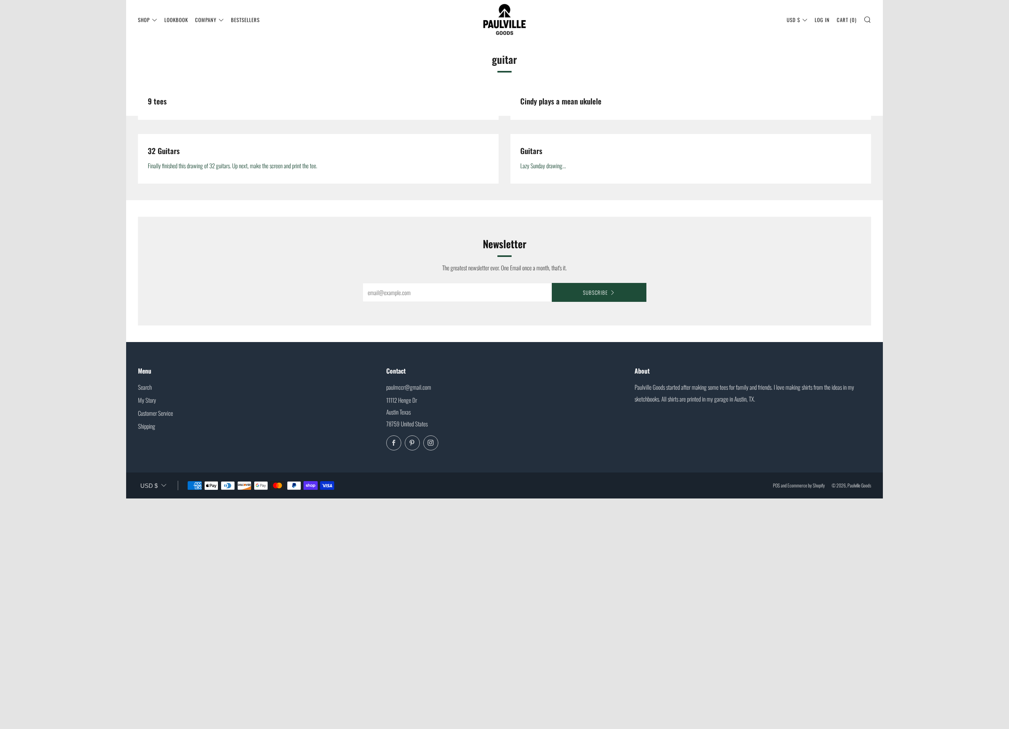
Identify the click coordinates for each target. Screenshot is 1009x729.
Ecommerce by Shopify (806, 485)
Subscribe (595, 292)
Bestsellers (245, 20)
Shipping (146, 426)
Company (205, 20)
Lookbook (176, 20)
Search (145, 387)
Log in (822, 20)
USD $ (793, 20)
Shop (144, 20)
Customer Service (155, 413)
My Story (147, 400)
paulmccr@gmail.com (408, 387)
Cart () (846, 20)
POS (776, 485)
